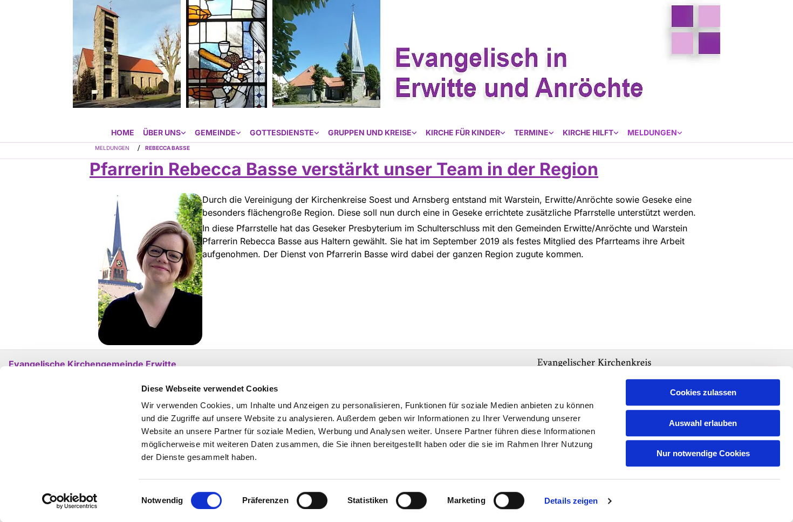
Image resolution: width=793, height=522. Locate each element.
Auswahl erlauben (703, 423)
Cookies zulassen (703, 392)
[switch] (312, 500)
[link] (164, 133)
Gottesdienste (282, 132)
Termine (531, 132)
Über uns (162, 132)
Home (122, 132)
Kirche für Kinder (463, 132)
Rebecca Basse (167, 148)
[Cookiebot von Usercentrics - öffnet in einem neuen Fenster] (70, 501)
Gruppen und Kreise (370, 132)
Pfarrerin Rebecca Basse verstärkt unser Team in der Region (344, 169)
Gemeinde (215, 132)
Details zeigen (571, 500)
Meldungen (652, 132)
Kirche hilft (588, 132)
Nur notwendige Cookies (703, 453)
